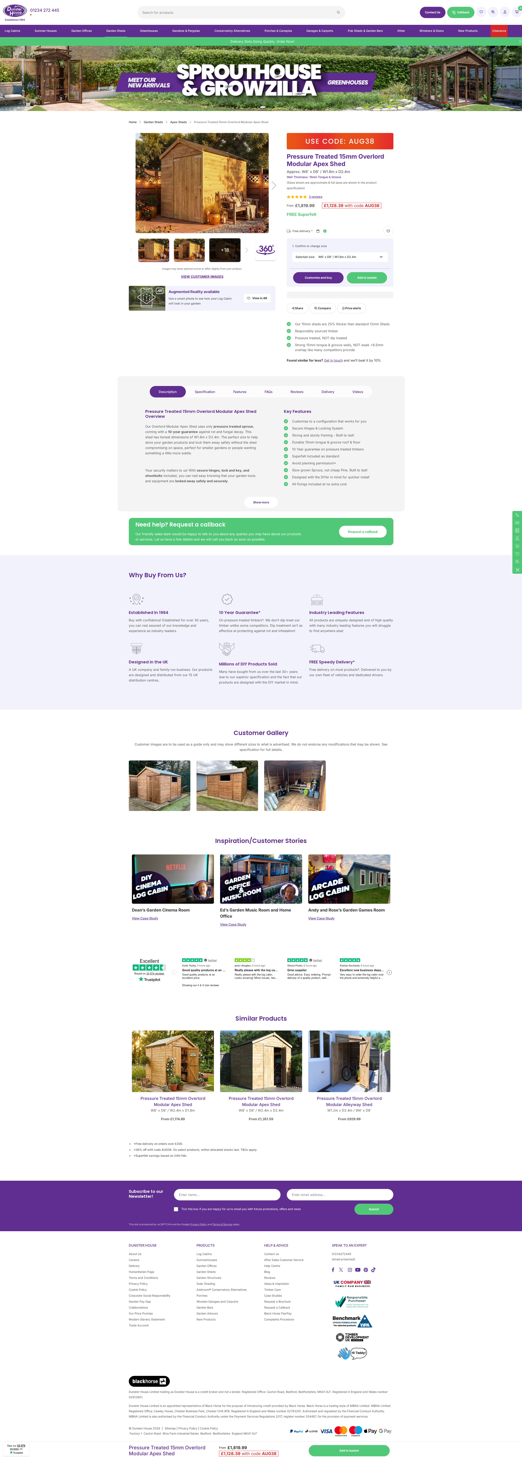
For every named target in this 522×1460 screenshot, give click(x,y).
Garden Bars (204, 1307)
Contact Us (432, 12)
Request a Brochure (277, 1301)
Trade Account (139, 1325)
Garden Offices (81, 30)
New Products (468, 30)
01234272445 (341, 1254)
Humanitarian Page (141, 1271)
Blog (267, 1271)
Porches (201, 1295)
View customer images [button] (202, 277)
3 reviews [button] (315, 196)
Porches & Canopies (278, 30)
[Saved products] (481, 12)
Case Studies (273, 1295)
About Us (135, 1254)
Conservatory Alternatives (232, 30)
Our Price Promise (141, 1313)
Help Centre (272, 1266)
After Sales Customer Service (284, 1260)
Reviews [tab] (297, 392)
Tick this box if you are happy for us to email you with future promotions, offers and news (241, 1209)
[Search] (338, 12)
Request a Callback (277, 1307)
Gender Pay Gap (140, 1301)
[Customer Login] (505, 12)
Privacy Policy (198, 1224)
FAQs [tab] (269, 392)
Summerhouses (206, 1260)
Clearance (499, 30)
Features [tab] (240, 392)
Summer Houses (46, 30)
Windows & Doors (431, 30)
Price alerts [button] (353, 308)
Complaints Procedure (279, 1319)
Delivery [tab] (328, 392)
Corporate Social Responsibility (149, 1295)
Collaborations (138, 1307)
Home (133, 122)
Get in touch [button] (333, 360)
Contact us (271, 1254)
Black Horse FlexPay (278, 1313)
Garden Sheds (116, 30)
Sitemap (170, 1428)
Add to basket (367, 277)
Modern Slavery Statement (147, 1319)
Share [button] (298, 308)
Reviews (269, 1277)
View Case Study (145, 918)
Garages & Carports (319, 30)
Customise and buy (318, 277)
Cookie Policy (138, 1289)
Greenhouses (149, 30)
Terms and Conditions (143, 1277)
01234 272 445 (44, 10)
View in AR (259, 298)
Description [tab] (168, 392)
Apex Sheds (178, 122)
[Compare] (493, 12)
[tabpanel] (261, 460)
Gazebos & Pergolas (186, 30)
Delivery (134, 1266)
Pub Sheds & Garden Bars (365, 30)
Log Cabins (12, 30)
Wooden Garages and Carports (217, 1301)
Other (401, 30)
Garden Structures (208, 1277)
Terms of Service (222, 1224)
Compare (324, 308)
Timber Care (272, 1289)
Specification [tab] (205, 392)
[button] (460, 12)
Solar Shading (205, 1283)
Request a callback (363, 532)
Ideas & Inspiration (276, 1283)
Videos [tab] (357, 392)
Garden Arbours (207, 1313)
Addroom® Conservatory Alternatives (221, 1289)
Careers (134, 1260)
